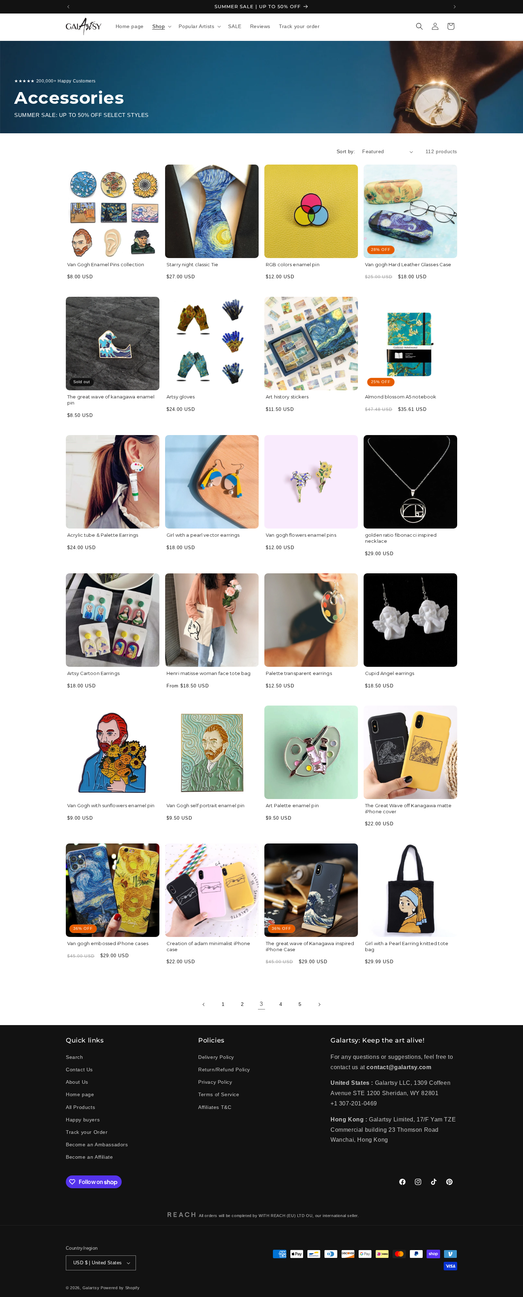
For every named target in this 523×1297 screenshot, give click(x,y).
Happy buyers (83, 1119)
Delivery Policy (216, 1057)
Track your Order (87, 1132)
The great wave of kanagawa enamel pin (110, 400)
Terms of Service (218, 1094)
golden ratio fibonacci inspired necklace (401, 538)
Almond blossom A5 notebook (400, 397)
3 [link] (261, 1004)
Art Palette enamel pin (292, 805)
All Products (80, 1107)
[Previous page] (204, 1004)
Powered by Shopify (120, 1288)
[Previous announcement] (68, 7)
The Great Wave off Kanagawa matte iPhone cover (408, 808)
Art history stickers (287, 397)
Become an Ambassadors (97, 1144)
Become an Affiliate (89, 1157)
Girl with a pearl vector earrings (203, 535)
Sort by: (346, 151)
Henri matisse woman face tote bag (208, 673)
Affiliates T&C (214, 1107)
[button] (161, 26)
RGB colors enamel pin (292, 264)
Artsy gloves (181, 397)
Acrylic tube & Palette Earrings (102, 535)
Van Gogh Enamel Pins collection (105, 264)
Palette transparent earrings (299, 673)
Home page (80, 1094)
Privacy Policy (215, 1082)
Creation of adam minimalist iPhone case (208, 946)
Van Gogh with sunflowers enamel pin (111, 805)
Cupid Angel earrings (389, 673)
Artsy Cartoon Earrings (93, 673)
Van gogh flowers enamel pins (301, 535)
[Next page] (319, 1004)
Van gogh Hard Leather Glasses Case (408, 264)
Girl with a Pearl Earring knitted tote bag (406, 946)
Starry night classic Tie (192, 264)
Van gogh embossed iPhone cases (107, 943)
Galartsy (91, 1288)
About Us (77, 1082)
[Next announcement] (455, 7)
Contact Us (79, 1069)
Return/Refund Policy (224, 1069)
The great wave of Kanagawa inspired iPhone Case (310, 946)
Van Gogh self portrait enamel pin (205, 805)
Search (74, 1057)
